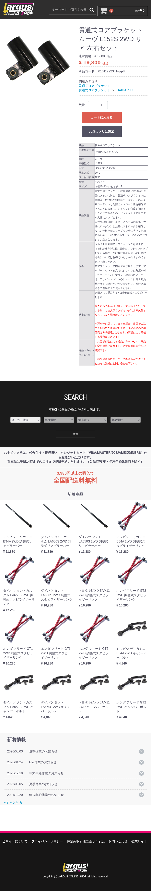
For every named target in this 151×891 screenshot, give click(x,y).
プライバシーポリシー (47, 841)
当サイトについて (15, 841)
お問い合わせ (118, 841)
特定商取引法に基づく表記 (86, 841)
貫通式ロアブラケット (94, 86)
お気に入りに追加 (101, 131)
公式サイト (139, 841)
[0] (103, 11)
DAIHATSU (125, 90)
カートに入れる (102, 117)
